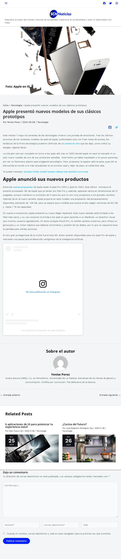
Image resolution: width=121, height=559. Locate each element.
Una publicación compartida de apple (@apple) (43, 330)
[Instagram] (116, 3)
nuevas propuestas (23, 187)
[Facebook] (104, 3)
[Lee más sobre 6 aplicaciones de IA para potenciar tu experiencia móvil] (32, 448)
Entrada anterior (10, 395)
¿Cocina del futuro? (74, 424)
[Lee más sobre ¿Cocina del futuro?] (89, 448)
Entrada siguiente (110, 395)
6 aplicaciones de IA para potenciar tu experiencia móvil (29, 425)
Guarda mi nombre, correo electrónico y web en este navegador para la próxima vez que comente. (59, 533)
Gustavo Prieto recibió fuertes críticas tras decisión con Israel (56, 171)
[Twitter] (110, 3)
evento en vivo (72, 143)
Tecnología (42, 122)
